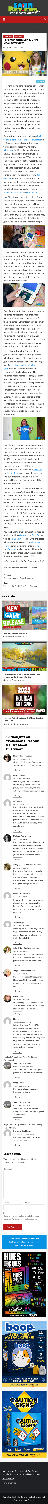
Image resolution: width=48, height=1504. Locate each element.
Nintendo (8, 150)
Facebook (12, 549)
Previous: (18, 576)
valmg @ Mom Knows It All (24, 864)
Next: (20, 584)
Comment (8, 1169)
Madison (8, 47)
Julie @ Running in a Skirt (24, 948)
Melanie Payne (19, 836)
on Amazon (15, 538)
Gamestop (24, 535)
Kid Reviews (8, 36)
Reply (17, 770)
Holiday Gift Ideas (17, 712)
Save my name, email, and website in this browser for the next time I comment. (21, 1217)
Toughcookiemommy (22, 970)
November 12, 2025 (21, 637)
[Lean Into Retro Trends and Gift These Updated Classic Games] (24, 700)
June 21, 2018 (18, 47)
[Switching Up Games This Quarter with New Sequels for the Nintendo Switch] (24, 656)
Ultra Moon (31, 192)
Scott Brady (9, 637)
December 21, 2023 (19, 680)
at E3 (30, 556)
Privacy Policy (8, 1478)
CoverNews (18, 1500)
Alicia (15, 801)
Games (7, 627)
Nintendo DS (24, 567)
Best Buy (36, 535)
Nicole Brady (9, 724)
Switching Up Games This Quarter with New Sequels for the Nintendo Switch (21, 675)
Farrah (16, 996)
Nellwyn (17, 775)
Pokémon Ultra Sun (12, 192)
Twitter (39, 545)
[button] (4, 19)
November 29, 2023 (22, 724)
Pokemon (33, 567)
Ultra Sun (37, 469)
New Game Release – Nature (15, 633)
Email (28, 1202)
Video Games (19, 36)
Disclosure (40, 81)
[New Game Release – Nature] (24, 615)
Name (6, 1202)
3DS (9, 567)
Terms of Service (9, 1483)
